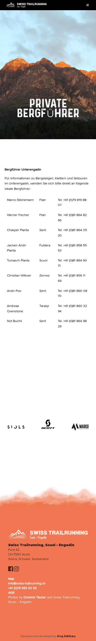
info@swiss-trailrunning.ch (26, 583)
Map (11, 579)
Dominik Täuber (35, 597)
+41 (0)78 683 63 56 (22, 588)
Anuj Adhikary (66, 636)
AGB (11, 593)
